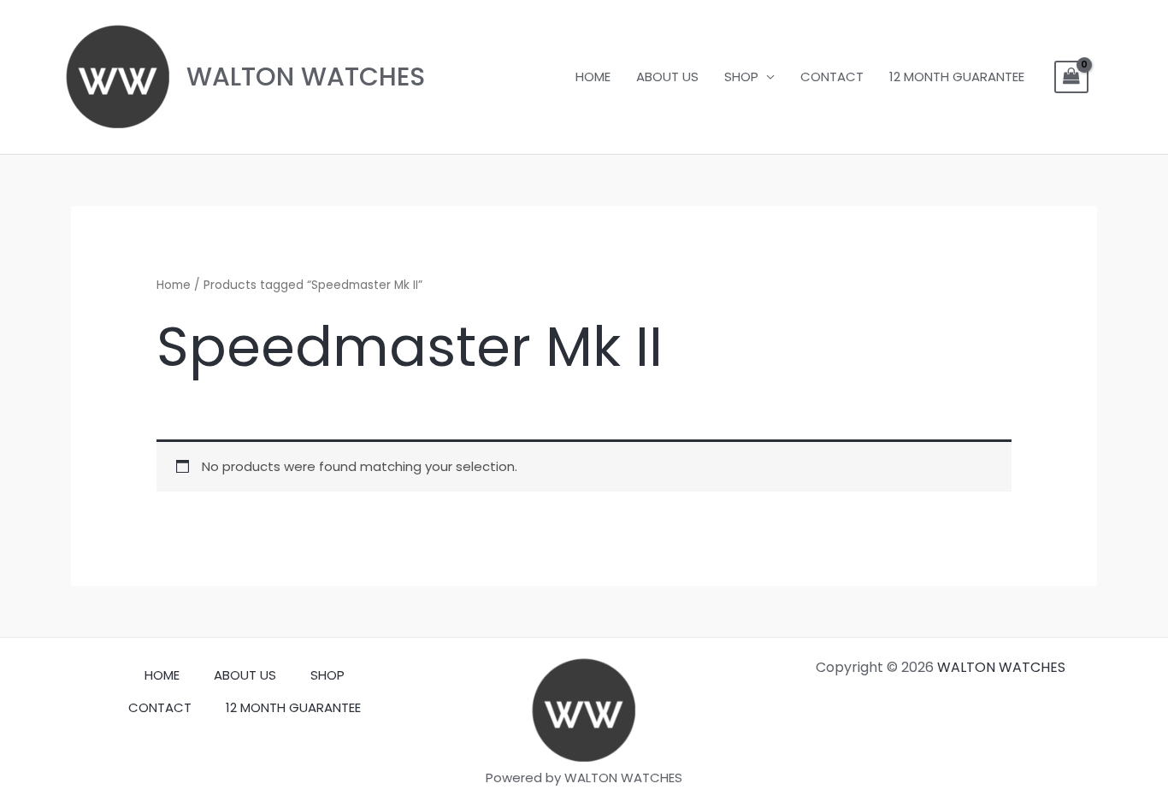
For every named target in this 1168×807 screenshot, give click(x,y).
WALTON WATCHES (305, 76)
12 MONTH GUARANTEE (956, 76)
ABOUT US (667, 76)
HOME (593, 76)
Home (173, 285)
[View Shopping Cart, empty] (1071, 77)
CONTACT (832, 76)
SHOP (741, 76)
